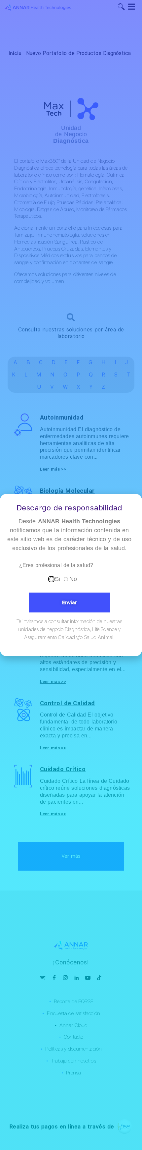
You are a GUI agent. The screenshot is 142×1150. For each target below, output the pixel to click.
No (73, 579)
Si (57, 579)
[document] (71, 575)
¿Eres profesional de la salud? (56, 565)
